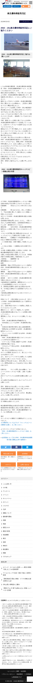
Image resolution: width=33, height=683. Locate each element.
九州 (4, 509)
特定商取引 (20, 674)
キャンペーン (7, 498)
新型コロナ (6, 527)
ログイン (16, 6)
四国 (4, 520)
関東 (4, 553)
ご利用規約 (28, 674)
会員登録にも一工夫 (8, 437)
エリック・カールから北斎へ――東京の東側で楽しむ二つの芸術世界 (17, 568)
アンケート (26, 21)
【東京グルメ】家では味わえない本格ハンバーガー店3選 (17, 589)
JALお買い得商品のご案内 (11, 584)
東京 (4, 538)
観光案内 (6, 549)
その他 (5, 487)
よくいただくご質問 (13, 671)
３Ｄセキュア (7, 556)
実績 (4, 524)
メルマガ (6, 505)
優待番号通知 (7, 516)
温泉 (4, 542)
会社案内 (23, 671)
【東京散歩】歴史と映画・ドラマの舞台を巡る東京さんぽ (17, 580)
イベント (6, 495)
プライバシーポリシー (9, 674)
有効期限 (6, 535)
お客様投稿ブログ (17, 677)
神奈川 (5, 545)
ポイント (6, 502)
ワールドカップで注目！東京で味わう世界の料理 (17, 574)
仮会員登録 (7, 6)
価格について (7, 513)
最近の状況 (6, 531)
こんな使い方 (7, 484)
